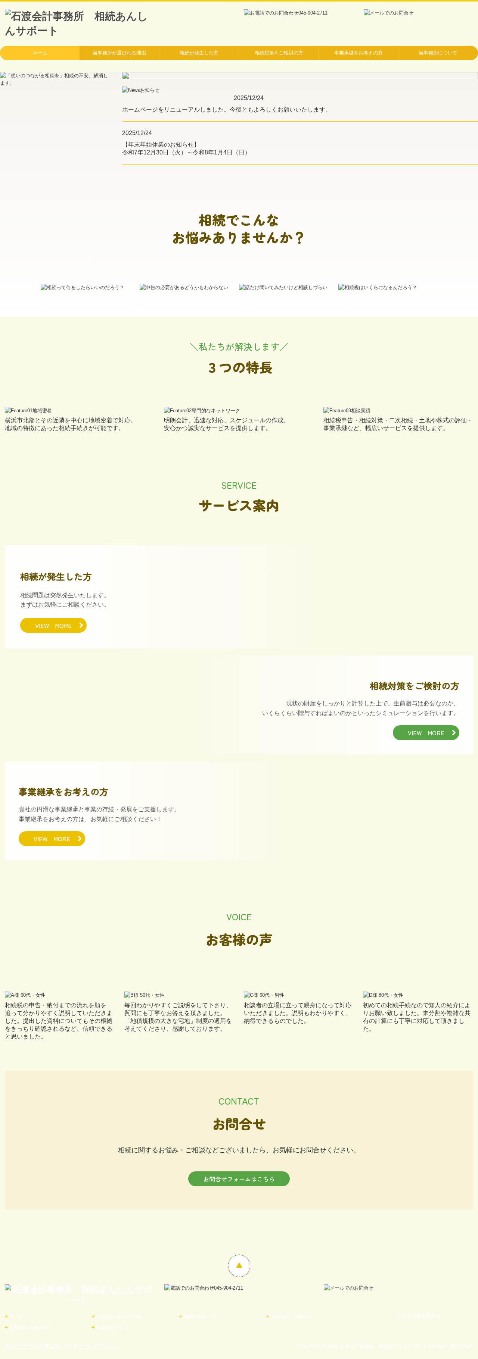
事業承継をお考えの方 (358, 53)
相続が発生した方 (199, 53)
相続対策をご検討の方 (279, 53)
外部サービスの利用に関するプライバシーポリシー (61, 1346)
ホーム (40, 53)
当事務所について (438, 53)
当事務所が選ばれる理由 (119, 53)
